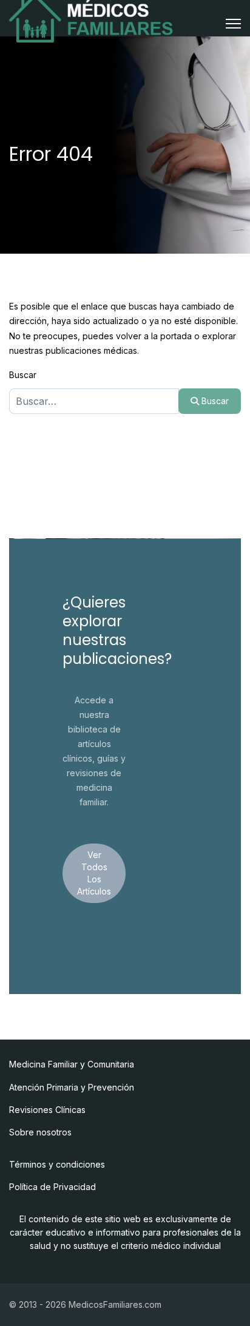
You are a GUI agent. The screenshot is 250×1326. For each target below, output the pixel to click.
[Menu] (233, 23)
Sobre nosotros (40, 1132)
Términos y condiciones (57, 1164)
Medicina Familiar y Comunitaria (71, 1064)
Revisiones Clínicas (47, 1109)
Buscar (22, 375)
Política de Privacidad (52, 1187)
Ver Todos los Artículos (94, 873)
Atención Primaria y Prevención (71, 1087)
